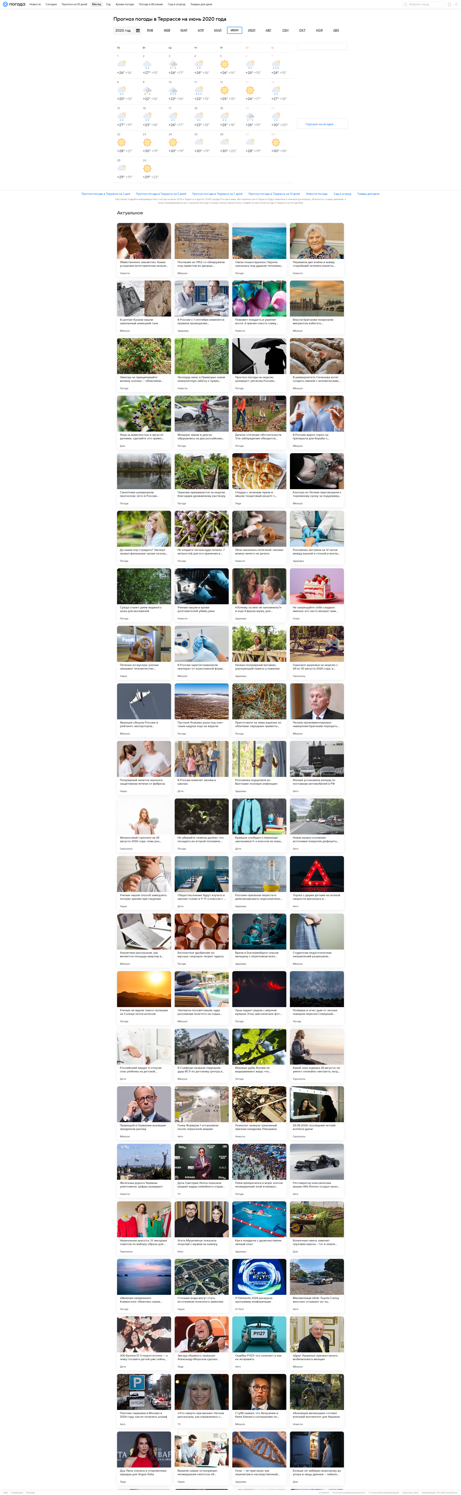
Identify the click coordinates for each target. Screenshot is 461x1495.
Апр (201, 30)
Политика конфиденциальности (349, 1492)
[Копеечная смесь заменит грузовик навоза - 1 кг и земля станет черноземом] (317, 1228)
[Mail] (5, 4)
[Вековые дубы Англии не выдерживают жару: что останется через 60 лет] (259, 1056)
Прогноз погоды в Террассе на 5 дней (161, 193)
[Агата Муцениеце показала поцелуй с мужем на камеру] (202, 1228)
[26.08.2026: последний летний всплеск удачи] (317, 1113)
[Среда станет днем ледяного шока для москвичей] (144, 595)
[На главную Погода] (16, 4)
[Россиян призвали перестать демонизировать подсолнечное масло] (259, 883)
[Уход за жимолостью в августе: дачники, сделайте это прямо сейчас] (144, 423)
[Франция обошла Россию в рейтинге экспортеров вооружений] (144, 710)
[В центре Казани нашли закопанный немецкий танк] (144, 308)
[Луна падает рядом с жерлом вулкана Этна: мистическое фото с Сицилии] (259, 998)
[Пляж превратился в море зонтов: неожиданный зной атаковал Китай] (259, 1171)
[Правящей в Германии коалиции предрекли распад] (144, 1113)
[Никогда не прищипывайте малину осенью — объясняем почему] (144, 365)
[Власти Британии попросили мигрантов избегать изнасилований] (317, 308)
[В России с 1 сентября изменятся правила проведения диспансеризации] (202, 308)
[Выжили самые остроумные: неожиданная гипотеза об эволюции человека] (202, 1458)
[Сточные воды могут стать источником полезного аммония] (202, 1286)
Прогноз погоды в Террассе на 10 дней (274, 193)
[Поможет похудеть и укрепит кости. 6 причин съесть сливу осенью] (259, 308)
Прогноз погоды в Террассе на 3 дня (106, 193)
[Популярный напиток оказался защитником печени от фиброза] (144, 768)
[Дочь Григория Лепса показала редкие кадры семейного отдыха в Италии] (202, 1171)
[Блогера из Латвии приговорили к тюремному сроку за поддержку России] (317, 480)
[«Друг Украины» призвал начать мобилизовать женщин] (317, 1343)
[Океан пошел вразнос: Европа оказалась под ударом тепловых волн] (259, 250)
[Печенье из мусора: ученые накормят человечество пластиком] (144, 653)
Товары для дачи (368, 193)
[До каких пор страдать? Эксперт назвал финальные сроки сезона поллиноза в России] (144, 538)
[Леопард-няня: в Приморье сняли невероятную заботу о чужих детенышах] (202, 365)
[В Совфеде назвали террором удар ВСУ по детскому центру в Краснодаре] (202, 1056)
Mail (6, 1492)
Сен (285, 30)
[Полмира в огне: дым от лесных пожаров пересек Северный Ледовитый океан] (317, 998)
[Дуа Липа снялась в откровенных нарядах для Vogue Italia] (144, 1458)
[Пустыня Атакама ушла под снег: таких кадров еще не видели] (202, 710)
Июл (251, 30)
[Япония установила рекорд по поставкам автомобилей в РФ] (317, 768)
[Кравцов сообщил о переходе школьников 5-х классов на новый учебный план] (259, 825)
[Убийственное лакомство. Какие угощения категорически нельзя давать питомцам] (144, 250)
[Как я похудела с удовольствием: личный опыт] (259, 1228)
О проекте (324, 1492)
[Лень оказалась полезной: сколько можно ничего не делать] (259, 538)
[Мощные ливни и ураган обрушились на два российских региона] (202, 423)
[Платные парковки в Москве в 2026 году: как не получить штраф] (144, 1401)
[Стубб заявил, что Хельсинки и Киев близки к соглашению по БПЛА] (259, 1401)
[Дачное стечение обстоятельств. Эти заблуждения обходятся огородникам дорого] (259, 423)
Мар (183, 30)
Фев (167, 30)
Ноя (319, 30)
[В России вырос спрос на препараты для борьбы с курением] (317, 423)
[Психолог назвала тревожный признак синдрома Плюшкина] (259, 1113)
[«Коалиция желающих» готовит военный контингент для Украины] (317, 1401)
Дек (336, 30)
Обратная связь (410, 1492)
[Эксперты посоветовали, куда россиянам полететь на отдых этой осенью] (202, 998)
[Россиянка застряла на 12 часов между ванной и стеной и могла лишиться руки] (317, 538)
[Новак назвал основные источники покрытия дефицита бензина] (317, 825)
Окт (302, 30)
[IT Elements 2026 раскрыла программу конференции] (259, 1286)
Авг (268, 30)
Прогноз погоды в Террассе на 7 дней (217, 193)
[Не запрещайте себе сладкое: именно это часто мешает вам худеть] (317, 595)
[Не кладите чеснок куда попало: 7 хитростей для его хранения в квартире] (202, 538)
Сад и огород (342, 193)
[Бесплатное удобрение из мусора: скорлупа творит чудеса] (202, 941)
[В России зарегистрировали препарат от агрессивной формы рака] (202, 653)
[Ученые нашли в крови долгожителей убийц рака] (202, 595)
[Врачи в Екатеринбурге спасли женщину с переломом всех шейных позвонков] (259, 941)
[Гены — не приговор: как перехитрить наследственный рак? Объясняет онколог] (259, 1458)
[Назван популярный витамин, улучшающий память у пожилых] (259, 653)
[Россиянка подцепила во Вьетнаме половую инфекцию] (259, 768)
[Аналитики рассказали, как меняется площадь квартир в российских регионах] (144, 941)
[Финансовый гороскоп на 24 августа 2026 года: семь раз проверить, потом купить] (144, 825)
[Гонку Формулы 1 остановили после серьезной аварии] (202, 1113)
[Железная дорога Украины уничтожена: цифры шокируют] (144, 1171)
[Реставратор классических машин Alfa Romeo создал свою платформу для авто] (317, 1171)
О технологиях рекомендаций (384, 1492)
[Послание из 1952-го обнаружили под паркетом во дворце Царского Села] (202, 250)
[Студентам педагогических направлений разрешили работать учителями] (317, 941)
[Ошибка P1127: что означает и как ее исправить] (259, 1343)
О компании (17, 1492)
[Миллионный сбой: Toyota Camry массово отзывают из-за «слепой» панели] (317, 1286)
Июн (235, 30)
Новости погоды (317, 193)
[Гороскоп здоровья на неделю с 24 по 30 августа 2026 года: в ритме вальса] (317, 653)
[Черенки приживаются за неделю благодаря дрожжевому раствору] (202, 480)
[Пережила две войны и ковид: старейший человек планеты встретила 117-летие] (317, 250)
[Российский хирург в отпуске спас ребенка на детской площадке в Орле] (144, 1056)
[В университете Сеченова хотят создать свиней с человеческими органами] (317, 365)
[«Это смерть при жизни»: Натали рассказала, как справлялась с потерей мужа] (202, 1401)
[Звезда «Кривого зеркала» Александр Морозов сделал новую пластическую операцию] (202, 1343)
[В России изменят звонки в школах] (202, 768)
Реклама (30, 1492)
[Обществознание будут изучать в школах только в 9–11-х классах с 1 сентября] (202, 883)
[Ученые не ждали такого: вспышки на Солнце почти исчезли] (144, 998)
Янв (150, 30)
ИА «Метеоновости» (447, 1492)
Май (217, 30)
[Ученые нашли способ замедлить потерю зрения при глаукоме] (144, 883)
